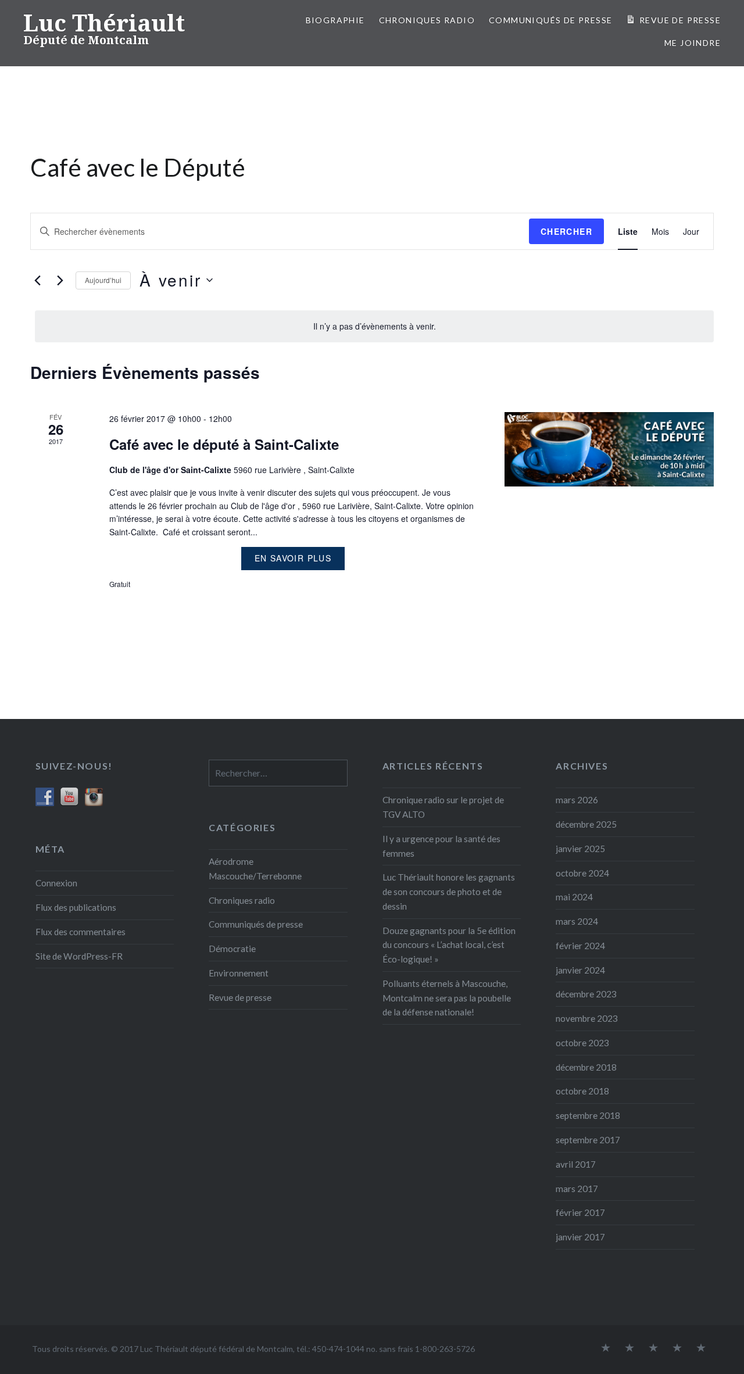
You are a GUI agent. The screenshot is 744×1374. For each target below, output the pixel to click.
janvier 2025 (580, 848)
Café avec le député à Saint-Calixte (224, 444)
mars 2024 (577, 921)
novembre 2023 (587, 1018)
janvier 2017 (580, 1237)
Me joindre (692, 43)
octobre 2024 (582, 873)
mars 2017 (577, 1188)
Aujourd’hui (103, 280)
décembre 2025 (586, 824)
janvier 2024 (580, 970)
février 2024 (580, 945)
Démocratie (232, 948)
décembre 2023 (586, 994)
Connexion (56, 883)
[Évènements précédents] (37, 280)
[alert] (374, 326)
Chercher (566, 231)
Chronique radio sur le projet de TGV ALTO (443, 807)
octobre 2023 (582, 1042)
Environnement (239, 973)
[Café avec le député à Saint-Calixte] (609, 449)
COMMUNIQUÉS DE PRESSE (550, 20)
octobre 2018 (582, 1091)
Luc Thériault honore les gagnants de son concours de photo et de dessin (448, 891)
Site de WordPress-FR (79, 956)
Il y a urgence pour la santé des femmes (441, 845)
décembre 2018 (586, 1067)
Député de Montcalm (86, 40)
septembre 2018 (588, 1115)
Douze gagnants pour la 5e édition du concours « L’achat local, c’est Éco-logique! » (449, 945)
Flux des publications (75, 907)
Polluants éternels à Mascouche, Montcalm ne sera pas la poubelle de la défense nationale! (446, 998)
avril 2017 (576, 1164)
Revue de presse (240, 997)
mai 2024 (574, 897)
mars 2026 (577, 800)
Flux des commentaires (80, 931)
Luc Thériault (104, 22)
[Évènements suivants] (60, 280)
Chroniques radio (427, 20)
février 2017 (580, 1212)
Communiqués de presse (256, 924)
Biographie (335, 20)
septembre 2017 (588, 1140)
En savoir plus (293, 558)
